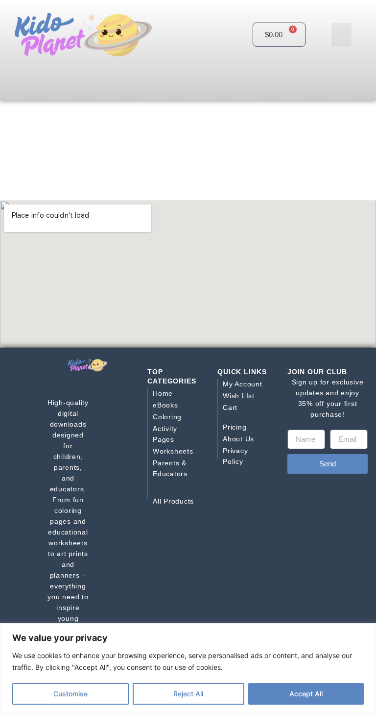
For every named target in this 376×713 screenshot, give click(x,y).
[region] (188, 668)
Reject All (188, 693)
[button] (341, 35)
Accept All (306, 693)
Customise (70, 693)
